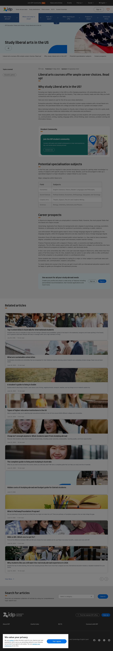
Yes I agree (57, 641)
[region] (35, 641)
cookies (11, 640)
